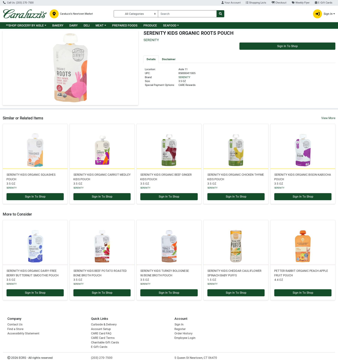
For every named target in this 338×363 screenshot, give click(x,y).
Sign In (178, 324)
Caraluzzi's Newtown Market (76, 14)
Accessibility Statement (23, 333)
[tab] (151, 59)
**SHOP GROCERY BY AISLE (25, 25)
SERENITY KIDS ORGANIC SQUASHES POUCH (31, 179)
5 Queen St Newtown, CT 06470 (195, 357)
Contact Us (15, 324)
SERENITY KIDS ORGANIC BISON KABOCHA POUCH (302, 179)
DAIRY (73, 25)
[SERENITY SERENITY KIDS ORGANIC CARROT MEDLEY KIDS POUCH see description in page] (102, 146)
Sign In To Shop (287, 46)
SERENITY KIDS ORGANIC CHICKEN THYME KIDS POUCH (235, 179)
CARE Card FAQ (101, 333)
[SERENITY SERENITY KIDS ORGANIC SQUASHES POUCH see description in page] (35, 146)
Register (180, 329)
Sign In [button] (328, 14)
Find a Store (15, 329)
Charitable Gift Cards (105, 342)
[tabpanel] (239, 78)
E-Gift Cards (324, 2)
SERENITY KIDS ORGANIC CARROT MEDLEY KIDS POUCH (102, 179)
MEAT (100, 25)
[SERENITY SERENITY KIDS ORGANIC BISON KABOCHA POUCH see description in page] (302, 146)
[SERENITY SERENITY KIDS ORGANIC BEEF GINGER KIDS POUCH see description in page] (169, 146)
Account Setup (101, 329)
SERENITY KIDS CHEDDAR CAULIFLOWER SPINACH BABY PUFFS (234, 275)
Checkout (280, 2)
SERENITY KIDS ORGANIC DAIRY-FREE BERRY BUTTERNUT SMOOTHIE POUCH (32, 275)
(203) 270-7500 (101, 357)
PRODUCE (150, 25)
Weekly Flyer (302, 2)
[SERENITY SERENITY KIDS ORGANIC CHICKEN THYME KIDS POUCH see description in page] (235, 146)
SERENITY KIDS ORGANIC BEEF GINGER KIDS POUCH (166, 179)
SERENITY (184, 77)
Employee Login (184, 338)
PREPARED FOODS (124, 25)
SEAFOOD (169, 25)
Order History (183, 333)
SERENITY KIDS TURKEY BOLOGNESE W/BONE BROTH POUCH (164, 275)
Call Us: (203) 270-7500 (20, 2)
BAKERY (57, 25)
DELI (87, 25)
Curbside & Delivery (104, 324)
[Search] (220, 13)
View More (328, 118)
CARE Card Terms (103, 338)
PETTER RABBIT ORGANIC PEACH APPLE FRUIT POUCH (301, 275)
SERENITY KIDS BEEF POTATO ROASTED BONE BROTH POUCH (100, 275)
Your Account (232, 2)
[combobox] (187, 13)
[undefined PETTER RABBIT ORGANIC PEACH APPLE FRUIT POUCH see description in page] (302, 242)
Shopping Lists (257, 2)
